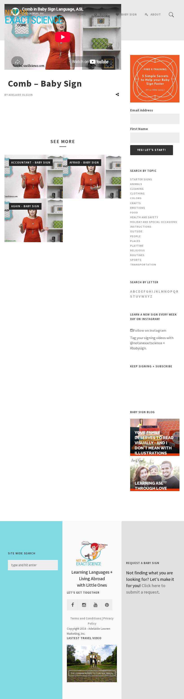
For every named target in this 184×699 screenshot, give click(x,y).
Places (135, 241)
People (135, 236)
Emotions (137, 207)
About (156, 14)
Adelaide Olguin (21, 94)
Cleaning (137, 188)
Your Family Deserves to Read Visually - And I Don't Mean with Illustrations (154, 442)
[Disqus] (62, 312)
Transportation (143, 264)
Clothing (137, 193)
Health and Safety (144, 217)
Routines (137, 255)
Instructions (140, 226)
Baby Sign (129, 14)
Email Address (141, 110)
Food (134, 212)
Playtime (137, 245)
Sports (136, 259)
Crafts (135, 203)
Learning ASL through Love (151, 486)
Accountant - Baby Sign (30, 162)
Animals (136, 184)
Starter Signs (141, 179)
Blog (104, 14)
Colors (136, 198)
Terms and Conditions (85, 618)
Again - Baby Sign (25, 206)
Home (81, 14)
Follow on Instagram (149, 330)
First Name (139, 128)
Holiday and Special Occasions (153, 222)
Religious (137, 250)
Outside (136, 231)
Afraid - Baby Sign (84, 162)
